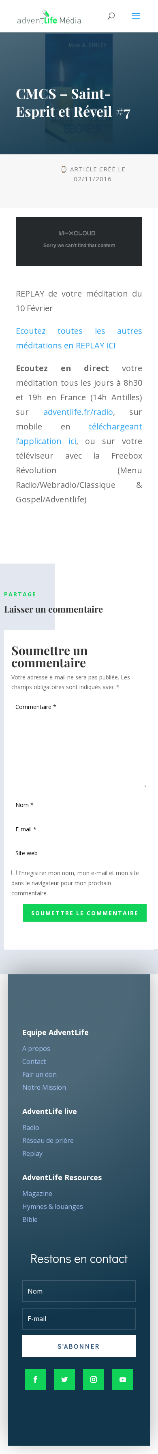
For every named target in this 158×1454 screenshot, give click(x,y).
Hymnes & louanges (52, 1206)
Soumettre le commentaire (85, 913)
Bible (30, 1219)
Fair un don (39, 1074)
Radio (30, 1127)
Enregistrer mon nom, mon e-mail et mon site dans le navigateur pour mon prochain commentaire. (75, 883)
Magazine (37, 1193)
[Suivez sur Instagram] (93, 1379)
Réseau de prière (48, 1140)
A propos (36, 1048)
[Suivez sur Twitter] (64, 1379)
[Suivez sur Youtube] (122, 1379)
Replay (32, 1153)
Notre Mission (44, 1087)
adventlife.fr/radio (78, 411)
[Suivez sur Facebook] (35, 1379)
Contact (34, 1061)
